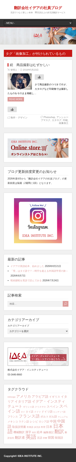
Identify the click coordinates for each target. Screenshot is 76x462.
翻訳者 (20, 437)
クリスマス (40, 407)
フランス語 (29, 416)
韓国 (51, 437)
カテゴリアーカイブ (18, 325)
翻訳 (59, 431)
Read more (16, 99)
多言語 (37, 427)
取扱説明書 (19, 426)
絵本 (40, 432)
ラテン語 (24, 421)
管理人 (14, 70)
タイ (23, 412)
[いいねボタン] (39, 77)
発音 (34, 432)
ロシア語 (44, 421)
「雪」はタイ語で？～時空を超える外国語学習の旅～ (39, 271)
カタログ (56, 120)
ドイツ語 (47, 411)
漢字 (28, 432)
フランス (13, 416)
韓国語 (59, 437)
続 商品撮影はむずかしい (30, 65)
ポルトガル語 (48, 416)
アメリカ (23, 396)
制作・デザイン (19, 117)
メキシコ (13, 421)
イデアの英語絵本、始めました (27, 266)
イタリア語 (23, 401)
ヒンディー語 (59, 412)
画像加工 (63, 123)
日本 (49, 427)
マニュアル (63, 417)
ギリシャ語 (28, 407)
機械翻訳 (19, 432)
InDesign (11, 397)
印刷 (65, 120)
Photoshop (49, 117)
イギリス (54, 396)
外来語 (30, 427)
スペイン (52, 406)
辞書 (45, 438)
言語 (39, 437)
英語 (31, 437)
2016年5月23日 (31, 70)
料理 (43, 427)
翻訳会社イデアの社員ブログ (38, 7)
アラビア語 (40, 396)
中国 (53, 421)
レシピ (34, 421)
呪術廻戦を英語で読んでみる (26, 280)
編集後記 (48, 432)
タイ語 (29, 411)
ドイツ (37, 412)
